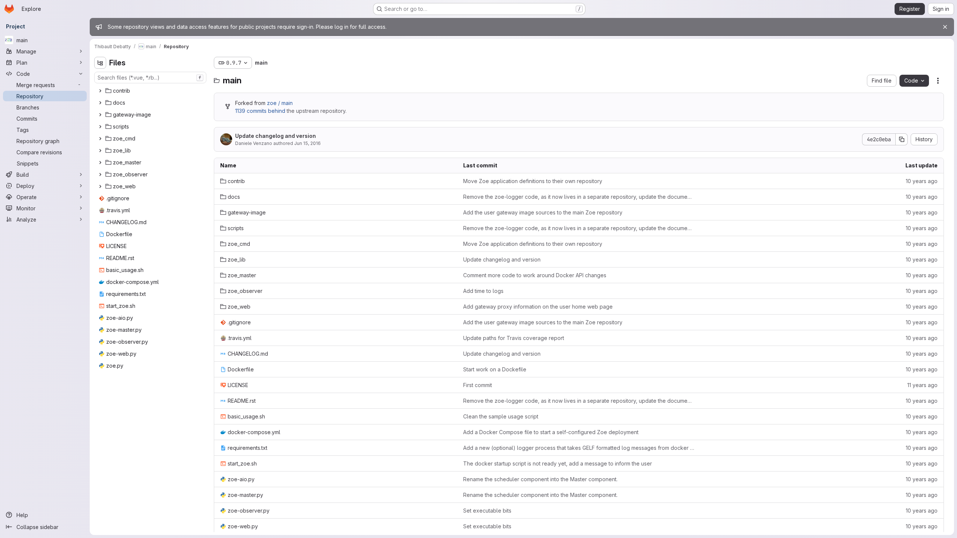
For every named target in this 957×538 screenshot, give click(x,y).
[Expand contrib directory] (100, 90)
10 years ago (922, 181)
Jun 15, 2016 (307, 143)
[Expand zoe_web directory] (100, 186)
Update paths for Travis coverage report (513, 338)
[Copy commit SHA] (902, 139)
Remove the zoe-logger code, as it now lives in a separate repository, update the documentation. (578, 197)
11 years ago (922, 385)
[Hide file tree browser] (100, 63)
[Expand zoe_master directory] (100, 162)
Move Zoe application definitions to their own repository (532, 181)
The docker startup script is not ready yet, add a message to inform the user (557, 463)
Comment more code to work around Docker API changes (534, 275)
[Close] (945, 26)
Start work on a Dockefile (494, 369)
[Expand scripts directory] (100, 126)
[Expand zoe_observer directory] (100, 174)
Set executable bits (487, 510)
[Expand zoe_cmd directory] (100, 138)
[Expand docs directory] (100, 102)
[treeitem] (151, 91)
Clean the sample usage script (500, 416)
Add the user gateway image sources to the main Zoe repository (542, 212)
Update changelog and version (275, 136)
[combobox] (150, 77)
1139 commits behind (260, 111)
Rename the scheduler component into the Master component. (540, 479)
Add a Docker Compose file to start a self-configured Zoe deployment (550, 432)
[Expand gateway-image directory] (100, 114)
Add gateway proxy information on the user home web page (538, 306)
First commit (477, 385)
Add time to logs (483, 291)
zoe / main (280, 103)
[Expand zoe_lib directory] (100, 150)
